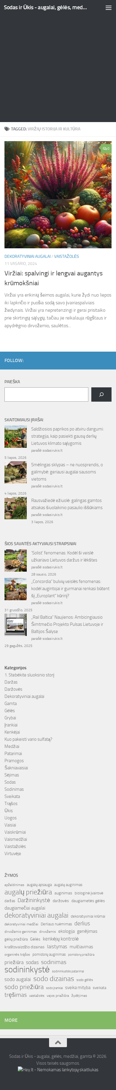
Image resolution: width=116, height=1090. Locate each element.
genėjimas (87, 931)
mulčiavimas (81, 946)
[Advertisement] (58, 61)
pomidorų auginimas (49, 954)
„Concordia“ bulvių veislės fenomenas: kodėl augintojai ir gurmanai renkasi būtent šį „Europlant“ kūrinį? (70, 588)
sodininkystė (27, 969)
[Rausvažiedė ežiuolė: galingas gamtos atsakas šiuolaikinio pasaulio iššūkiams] (15, 509)
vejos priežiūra (58, 996)
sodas (32, 962)
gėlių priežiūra (16, 939)
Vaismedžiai (15, 839)
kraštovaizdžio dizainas (24, 946)
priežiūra (13, 962)
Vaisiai (10, 825)
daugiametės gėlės (88, 900)
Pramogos (14, 760)
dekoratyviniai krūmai (88, 916)
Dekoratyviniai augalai (27, 256)
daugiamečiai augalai (24, 908)
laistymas (57, 946)
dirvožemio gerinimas (20, 932)
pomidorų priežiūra (81, 955)
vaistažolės (36, 996)
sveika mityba (77, 987)
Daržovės (13, 689)
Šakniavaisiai (16, 768)
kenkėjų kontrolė (61, 939)
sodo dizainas (53, 978)
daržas (9, 901)
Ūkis (8, 810)
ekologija (66, 931)
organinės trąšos (17, 954)
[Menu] (108, 7)
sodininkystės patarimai (68, 971)
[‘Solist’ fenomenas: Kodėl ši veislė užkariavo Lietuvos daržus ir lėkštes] (15, 561)
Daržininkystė (34, 900)
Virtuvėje (12, 853)
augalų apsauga (39, 884)
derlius (82, 923)
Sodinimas (14, 789)
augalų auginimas (68, 884)
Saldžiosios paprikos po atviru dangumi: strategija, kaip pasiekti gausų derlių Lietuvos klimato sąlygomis (67, 436)
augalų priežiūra (28, 892)
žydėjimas (79, 996)
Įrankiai (11, 725)
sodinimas (53, 962)
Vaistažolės (66, 256)
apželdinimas (14, 885)
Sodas (10, 782)
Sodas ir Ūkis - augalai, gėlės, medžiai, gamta (45, 7)
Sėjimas (11, 775)
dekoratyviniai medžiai (21, 924)
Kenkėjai (12, 732)
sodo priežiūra (24, 987)
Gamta (10, 703)
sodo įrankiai (54, 988)
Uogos (10, 818)
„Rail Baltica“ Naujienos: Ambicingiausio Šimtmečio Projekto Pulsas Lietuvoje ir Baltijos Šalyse (67, 624)
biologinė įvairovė (89, 893)
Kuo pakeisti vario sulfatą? (28, 739)
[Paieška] (101, 394)
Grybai (10, 718)
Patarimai (13, 753)
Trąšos (11, 803)
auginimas (63, 893)
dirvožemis (47, 932)
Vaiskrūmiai (15, 832)
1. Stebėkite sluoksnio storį (29, 675)
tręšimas (15, 994)
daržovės (61, 900)
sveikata (99, 987)
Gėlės (9, 710)
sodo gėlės (84, 980)
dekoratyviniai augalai (36, 915)
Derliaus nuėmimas (56, 924)
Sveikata (12, 796)
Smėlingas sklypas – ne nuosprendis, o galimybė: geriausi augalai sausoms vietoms (67, 472)
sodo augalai (17, 979)
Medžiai (11, 746)
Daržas (11, 682)
